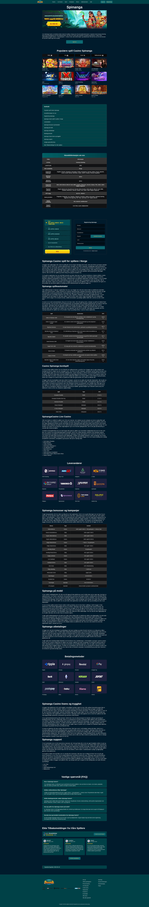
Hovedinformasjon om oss (50, 113)
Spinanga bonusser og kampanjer (52, 124)
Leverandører (47, 121)
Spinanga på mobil (48, 127)
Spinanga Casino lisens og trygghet (52, 136)
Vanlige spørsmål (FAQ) (49, 142)
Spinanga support (48, 139)
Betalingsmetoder (48, 133)
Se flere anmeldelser (74, 858)
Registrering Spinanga (49, 116)
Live (65, 55)
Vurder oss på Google (99, 834)
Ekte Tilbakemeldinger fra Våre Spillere (53, 145)
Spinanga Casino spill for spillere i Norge (53, 119)
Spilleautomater (98, 55)
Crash (81, 55)
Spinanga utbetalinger (49, 130)
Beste (49, 55)
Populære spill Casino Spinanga (51, 110)
